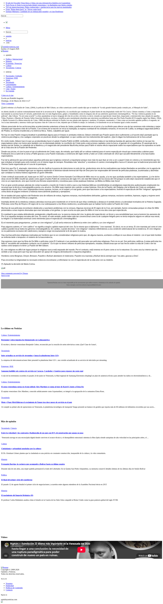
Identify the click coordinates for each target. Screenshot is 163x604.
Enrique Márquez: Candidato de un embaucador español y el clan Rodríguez (34, 12)
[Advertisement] (19, 309)
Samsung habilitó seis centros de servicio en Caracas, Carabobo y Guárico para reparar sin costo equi (42, 371)
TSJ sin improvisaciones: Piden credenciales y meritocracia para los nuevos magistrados (39, 7)
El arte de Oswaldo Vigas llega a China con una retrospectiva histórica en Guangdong (38, 3)
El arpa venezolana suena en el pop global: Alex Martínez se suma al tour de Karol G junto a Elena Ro (42, 387)
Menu (8, 28)
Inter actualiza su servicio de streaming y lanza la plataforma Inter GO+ (30, 356)
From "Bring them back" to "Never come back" (24, 9)
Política (4, 475)
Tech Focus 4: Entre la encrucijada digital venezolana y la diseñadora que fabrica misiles (39, 5)
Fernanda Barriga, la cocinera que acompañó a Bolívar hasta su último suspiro (33, 464)
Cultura (4, 444)
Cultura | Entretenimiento (10, 335)
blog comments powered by (14, 273)
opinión (8, 36)
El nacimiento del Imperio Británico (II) (17, 495)
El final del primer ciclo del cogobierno (16, 480)
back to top (5, 275)
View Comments (7, 104)
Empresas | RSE (7, 366)
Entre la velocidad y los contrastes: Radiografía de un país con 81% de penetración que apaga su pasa (42, 433)
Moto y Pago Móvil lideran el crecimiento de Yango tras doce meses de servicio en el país (36, 402)
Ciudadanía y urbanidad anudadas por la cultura (21, 449)
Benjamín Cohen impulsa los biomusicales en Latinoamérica (25, 340)
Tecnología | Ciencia (9, 428)
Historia (4, 459)
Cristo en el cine (7, 95)
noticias (8, 40)
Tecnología (5, 351)
